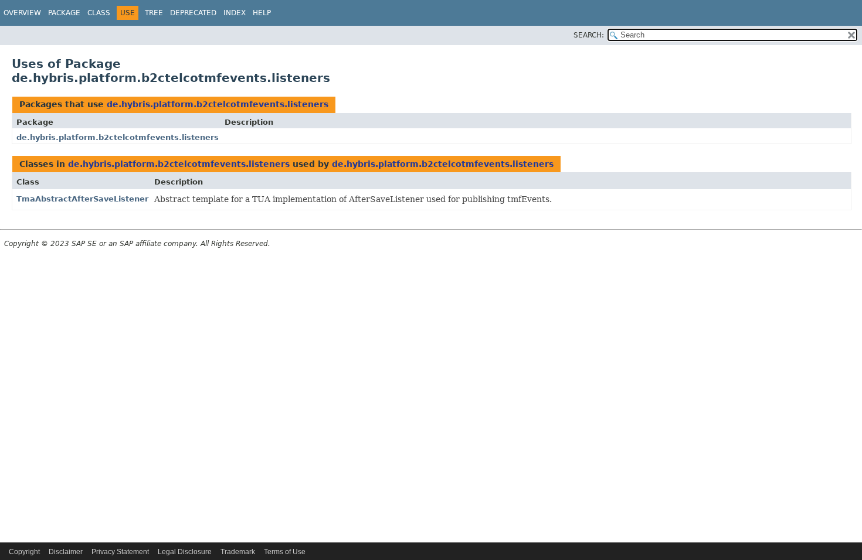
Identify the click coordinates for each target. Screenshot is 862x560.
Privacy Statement (120, 552)
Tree (154, 13)
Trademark (237, 552)
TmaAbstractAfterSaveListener (82, 198)
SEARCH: (588, 35)
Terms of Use (285, 552)
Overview (22, 13)
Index (234, 13)
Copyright (24, 552)
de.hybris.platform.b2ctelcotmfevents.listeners (217, 104)
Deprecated (193, 13)
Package (64, 13)
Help (262, 13)
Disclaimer (66, 552)
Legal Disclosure (185, 552)
